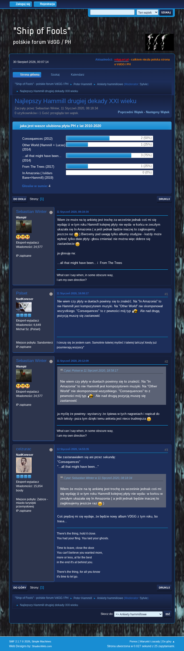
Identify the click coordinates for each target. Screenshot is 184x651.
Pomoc (134, 641)
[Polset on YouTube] (18, 338)
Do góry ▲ (168, 641)
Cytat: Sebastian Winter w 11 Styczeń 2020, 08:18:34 (98, 478)
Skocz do (107, 614)
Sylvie (144, 84)
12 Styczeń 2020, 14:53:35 (73, 449)
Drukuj (164, 199)
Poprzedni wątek (130, 112)
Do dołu (19, 199)
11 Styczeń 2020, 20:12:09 (73, 360)
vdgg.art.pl (121, 59)
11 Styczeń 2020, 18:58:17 (73, 293)
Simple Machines (41, 641)
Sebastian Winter (31, 211)
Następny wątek (157, 112)
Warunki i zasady (150, 641)
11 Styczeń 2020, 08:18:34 (73, 211)
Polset (21, 293)
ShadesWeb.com (42, 646)
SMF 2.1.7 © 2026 (19, 641)
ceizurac (23, 449)
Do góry (19, 587)
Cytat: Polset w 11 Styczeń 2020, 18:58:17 (91, 370)
